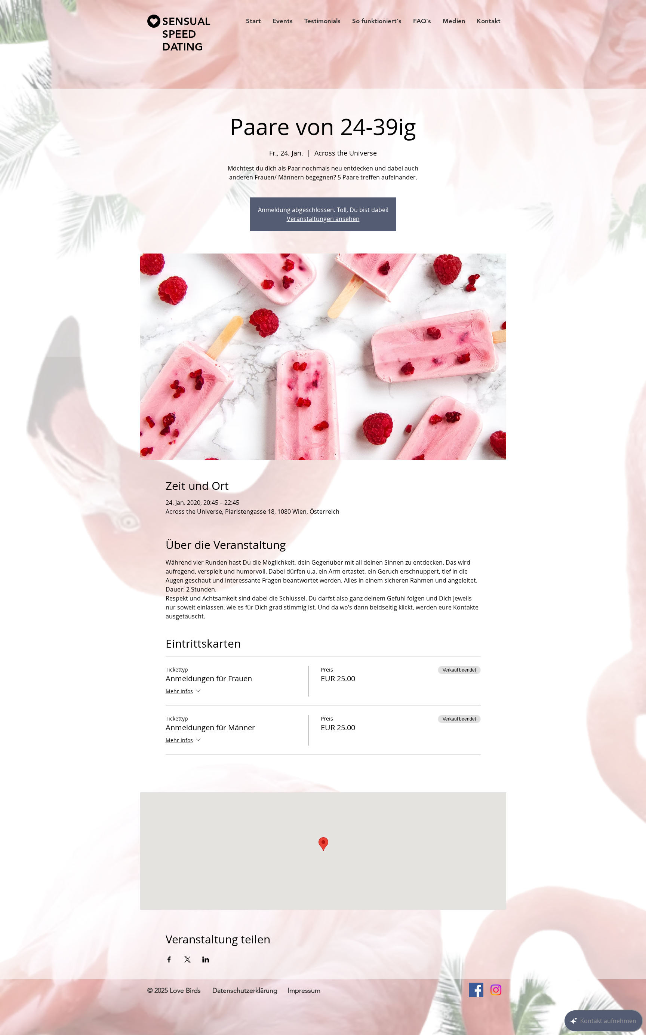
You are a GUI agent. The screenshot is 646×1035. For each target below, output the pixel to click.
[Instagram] (496, 990)
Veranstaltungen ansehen (323, 219)
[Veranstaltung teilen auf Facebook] (169, 959)
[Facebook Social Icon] (476, 990)
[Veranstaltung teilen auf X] (187, 959)
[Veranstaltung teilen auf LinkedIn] (205, 959)
